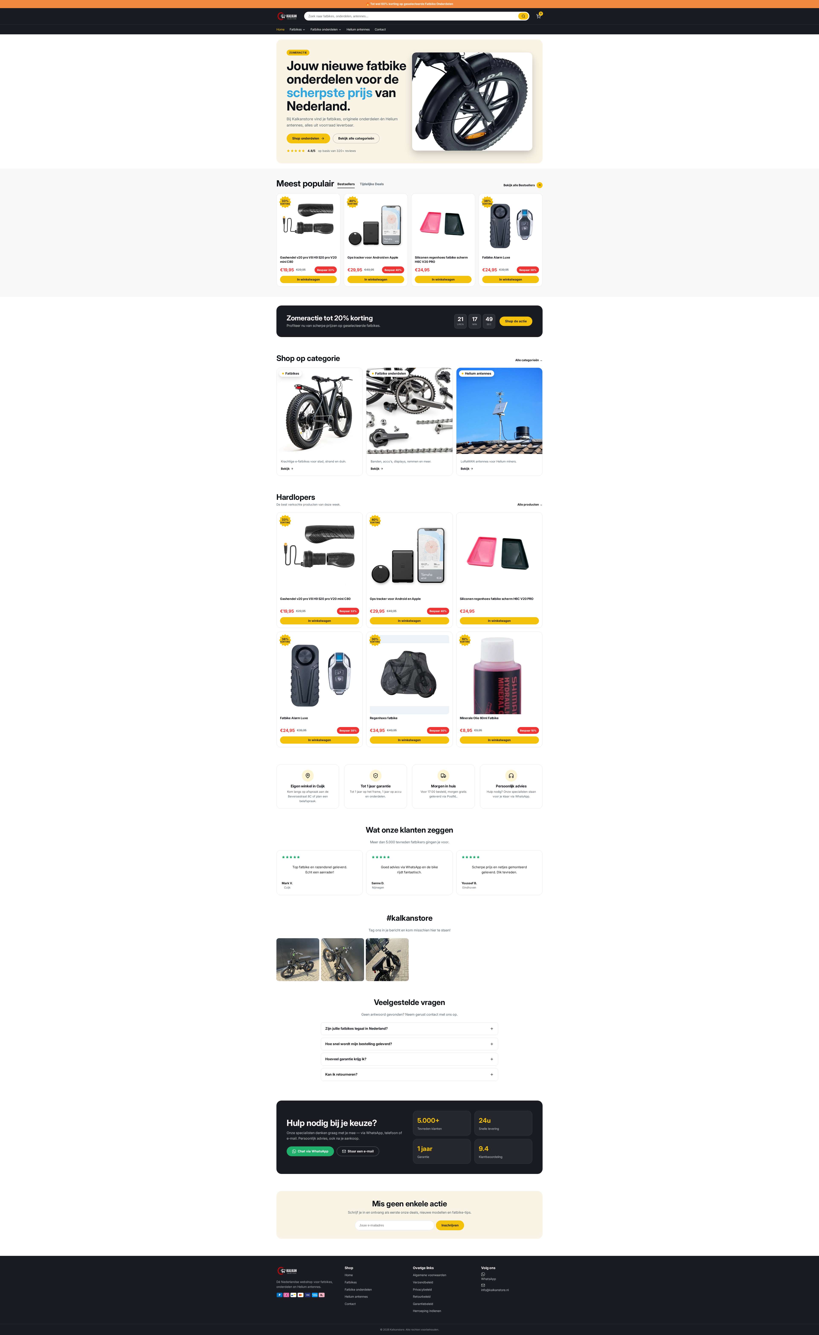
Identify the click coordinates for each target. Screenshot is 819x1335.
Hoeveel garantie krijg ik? (345, 1059)
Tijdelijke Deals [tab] (372, 184)
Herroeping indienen (427, 1311)
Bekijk (285, 468)
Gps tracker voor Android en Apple (372, 257)
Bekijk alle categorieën (356, 138)
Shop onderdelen (305, 138)
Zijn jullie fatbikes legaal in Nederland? (356, 1028)
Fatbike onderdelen (324, 29)
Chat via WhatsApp (313, 1151)
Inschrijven (450, 1225)
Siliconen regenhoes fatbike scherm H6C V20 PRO (496, 599)
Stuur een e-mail (361, 1151)
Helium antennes (358, 29)
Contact (380, 29)
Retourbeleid (422, 1296)
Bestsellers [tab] (346, 184)
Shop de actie (516, 321)
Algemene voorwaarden (429, 1275)
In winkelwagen (308, 279)
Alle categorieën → (529, 360)
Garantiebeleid (423, 1304)
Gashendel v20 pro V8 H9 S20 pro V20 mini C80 (315, 599)
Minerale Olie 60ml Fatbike (479, 718)
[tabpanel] (409, 240)
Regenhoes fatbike (384, 718)
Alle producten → (530, 504)
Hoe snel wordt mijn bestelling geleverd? (358, 1044)
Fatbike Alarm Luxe (496, 257)
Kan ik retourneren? (341, 1074)
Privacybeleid (422, 1289)
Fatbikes (296, 29)
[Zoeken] (523, 16)
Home (280, 29)
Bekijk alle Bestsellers (519, 185)
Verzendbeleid (423, 1282)
